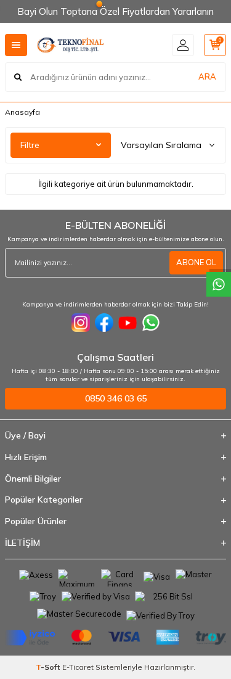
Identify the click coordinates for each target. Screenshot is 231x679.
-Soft (49, 667)
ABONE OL (196, 262)
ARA (207, 76)
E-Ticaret (78, 667)
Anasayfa (22, 112)
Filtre (29, 144)
